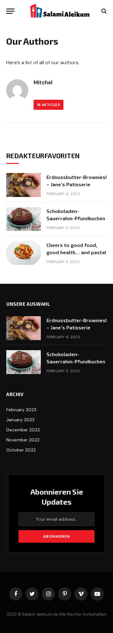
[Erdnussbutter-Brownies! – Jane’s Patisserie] (23, 185)
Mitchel (43, 82)
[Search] (103, 11)
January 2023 (20, 420)
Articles (48, 104)
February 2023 (21, 409)
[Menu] (10, 11)
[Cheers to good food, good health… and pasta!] (23, 253)
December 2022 (23, 430)
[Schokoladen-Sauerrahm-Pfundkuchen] (23, 219)
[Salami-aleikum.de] (59, 11)
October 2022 (21, 450)
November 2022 (23, 440)
